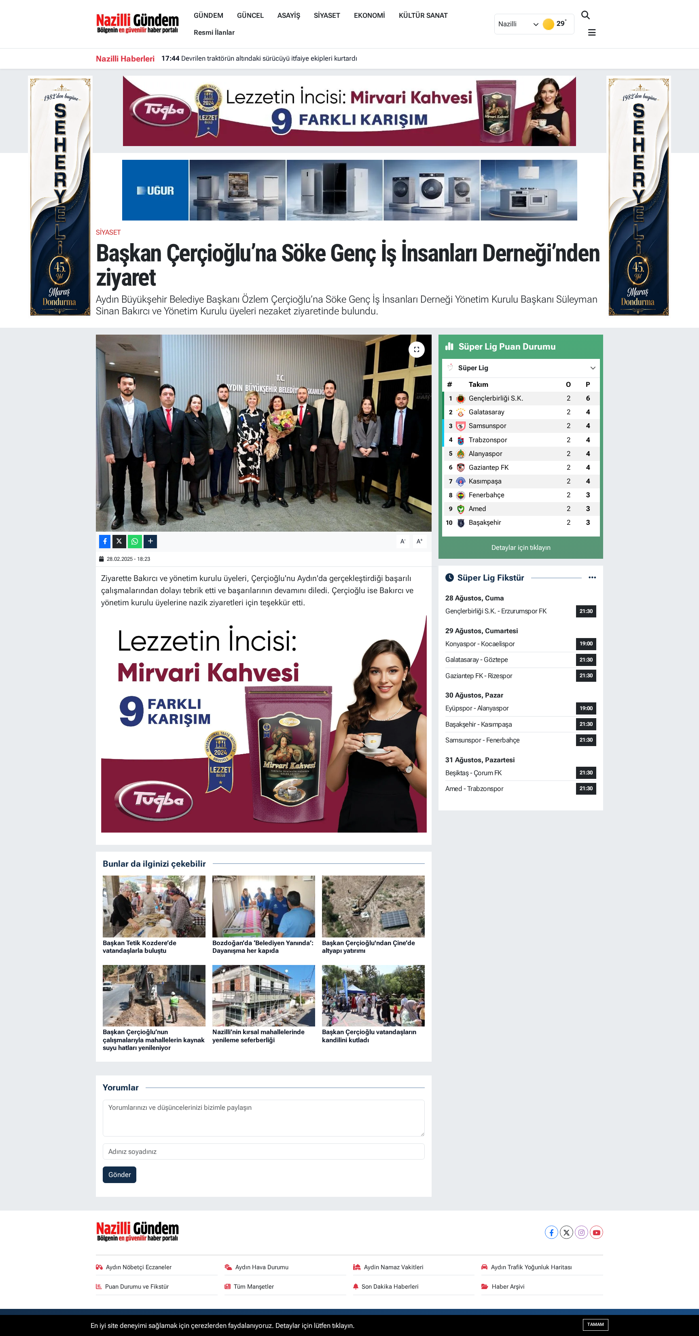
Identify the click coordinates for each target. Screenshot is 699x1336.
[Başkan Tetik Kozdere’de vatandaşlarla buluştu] (154, 906)
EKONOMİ (369, 15)
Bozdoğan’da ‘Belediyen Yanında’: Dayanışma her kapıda (262, 946)
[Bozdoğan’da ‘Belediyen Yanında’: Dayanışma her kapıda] (263, 906)
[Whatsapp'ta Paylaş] (135, 541)
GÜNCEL (250, 15)
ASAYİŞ (288, 15)
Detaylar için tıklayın (521, 547)
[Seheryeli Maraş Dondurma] (60, 196)
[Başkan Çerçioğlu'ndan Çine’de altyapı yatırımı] (373, 906)
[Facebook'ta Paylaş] (104, 541)
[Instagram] (581, 1232)
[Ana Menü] (588, 33)
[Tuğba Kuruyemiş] (349, 110)
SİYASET (327, 15)
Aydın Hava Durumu (261, 1267)
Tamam (595, 1324)
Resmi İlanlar (214, 32)
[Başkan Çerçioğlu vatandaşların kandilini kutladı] (373, 995)
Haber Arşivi (508, 1286)
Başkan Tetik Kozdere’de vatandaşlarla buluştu (139, 946)
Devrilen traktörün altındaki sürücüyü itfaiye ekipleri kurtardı (259, 58)
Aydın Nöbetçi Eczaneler (139, 1267)
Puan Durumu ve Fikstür (137, 1286)
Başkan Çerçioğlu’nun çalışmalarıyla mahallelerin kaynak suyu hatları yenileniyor (154, 1039)
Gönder (119, 1175)
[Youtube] (596, 1232)
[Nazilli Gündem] (141, 23)
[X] (566, 1232)
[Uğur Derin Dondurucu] (349, 189)
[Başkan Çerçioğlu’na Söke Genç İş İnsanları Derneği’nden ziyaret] (264, 433)
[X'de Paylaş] (119, 541)
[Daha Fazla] (150, 541)
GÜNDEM (208, 15)
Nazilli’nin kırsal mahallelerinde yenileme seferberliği (258, 1035)
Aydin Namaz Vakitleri (394, 1267)
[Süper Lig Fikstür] (592, 577)
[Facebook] (551, 1232)
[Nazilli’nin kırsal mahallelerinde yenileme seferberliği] (263, 995)
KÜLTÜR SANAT (423, 15)
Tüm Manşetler (254, 1286)
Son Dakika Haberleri (390, 1286)
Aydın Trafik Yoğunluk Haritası (531, 1267)
